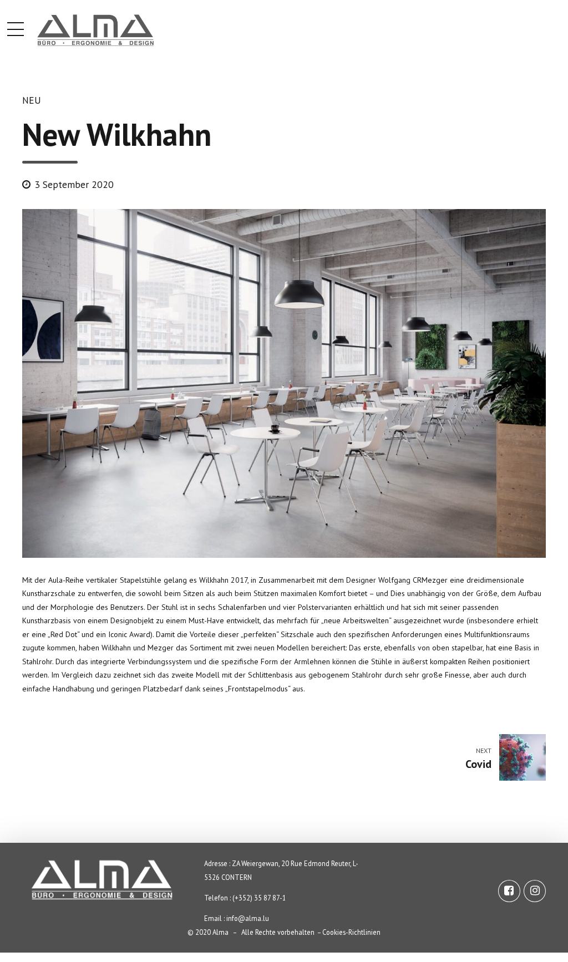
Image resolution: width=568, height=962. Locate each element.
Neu (31, 100)
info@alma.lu (247, 918)
